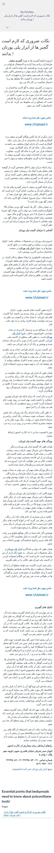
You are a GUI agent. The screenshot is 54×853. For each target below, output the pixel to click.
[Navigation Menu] (8, 27)
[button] (27, 15)
